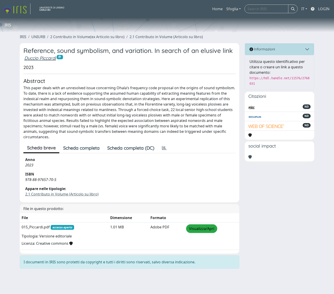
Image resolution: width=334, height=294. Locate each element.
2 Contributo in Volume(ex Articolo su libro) (87, 36)
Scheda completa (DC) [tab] (130, 148)
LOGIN (323, 8)
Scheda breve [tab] (41, 148)
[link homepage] (16, 8)
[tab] (164, 148)
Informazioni (264, 49)
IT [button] (302, 8)
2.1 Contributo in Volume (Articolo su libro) (166, 36)
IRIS (23, 36)
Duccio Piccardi (40, 58)
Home (217, 8)
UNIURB (38, 36)
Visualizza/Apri (201, 228)
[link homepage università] (53, 8)
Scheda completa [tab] (81, 148)
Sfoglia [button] (232, 8)
